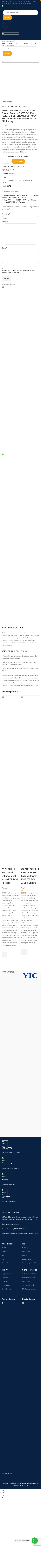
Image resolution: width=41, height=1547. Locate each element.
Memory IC (26, 1248)
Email (4, 258)
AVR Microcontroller (28, 1278)
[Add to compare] (4, 864)
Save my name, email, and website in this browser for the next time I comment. (20, 271)
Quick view (4, 960)
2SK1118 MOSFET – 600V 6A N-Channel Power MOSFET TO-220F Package (30, 876)
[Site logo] (10, 7)
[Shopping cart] (2, 39)
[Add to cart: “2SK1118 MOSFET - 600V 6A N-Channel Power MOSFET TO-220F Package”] (24, 952)
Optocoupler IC (27, 1259)
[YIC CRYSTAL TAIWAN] (31, 976)
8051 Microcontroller (29, 1274)
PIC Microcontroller (28, 1285)
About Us (5, 1251)
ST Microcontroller (28, 1289)
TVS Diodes (6, 1285)
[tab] (13, 180)
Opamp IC (25, 1255)
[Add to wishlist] (4, 949)
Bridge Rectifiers (7, 1274)
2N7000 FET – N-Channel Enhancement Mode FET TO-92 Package (11, 876)
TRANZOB (5, 1281)
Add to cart (18, 161)
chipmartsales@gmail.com (10, 1224)
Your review (6, 221)
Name (4, 248)
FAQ (3, 1255)
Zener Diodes (6, 1289)
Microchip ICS (26, 1281)
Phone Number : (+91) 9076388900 (14, 1229)
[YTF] (11, 1054)
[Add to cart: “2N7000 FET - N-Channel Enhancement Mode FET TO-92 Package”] (4, 954)
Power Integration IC (29, 1263)
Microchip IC (26, 1251)
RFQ (3, 1259)
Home (4, 106)
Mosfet (10, 106)
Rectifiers (5, 1278)
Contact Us (5, 1263)
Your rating (6, 214)
